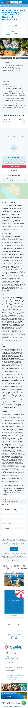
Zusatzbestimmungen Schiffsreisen (14, 677)
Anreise (7, 656)
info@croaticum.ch (11, 660)
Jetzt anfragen (14, 166)
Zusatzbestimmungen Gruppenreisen (15, 675)
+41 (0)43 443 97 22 (13, 658)
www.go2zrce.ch (10, 663)
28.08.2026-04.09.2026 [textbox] (13, 162)
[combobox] (14, 162)
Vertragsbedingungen (11, 673)
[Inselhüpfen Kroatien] (14, 695)
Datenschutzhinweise (11, 679)
